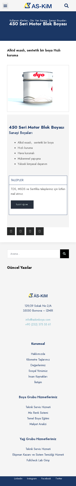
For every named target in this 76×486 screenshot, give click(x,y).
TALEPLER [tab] (17, 180)
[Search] (64, 253)
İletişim (22, 204)
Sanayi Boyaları (57, 20)
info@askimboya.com (38, 320)
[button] (5, 6)
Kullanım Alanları (19, 20)
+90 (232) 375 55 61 (38, 324)
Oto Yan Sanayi (38, 20)
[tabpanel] (38, 200)
